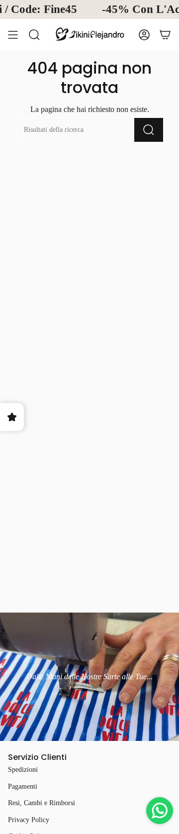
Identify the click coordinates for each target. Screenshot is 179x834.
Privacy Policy (28, 820)
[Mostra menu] (13, 34)
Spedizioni (23, 769)
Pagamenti (22, 786)
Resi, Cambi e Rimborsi (41, 803)
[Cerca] (34, 34)
